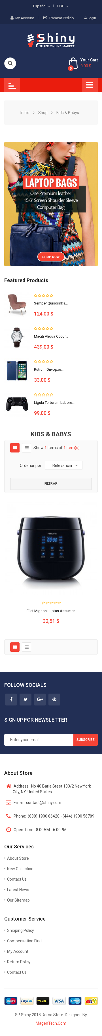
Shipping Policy (20, 930)
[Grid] (15, 448)
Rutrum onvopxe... (48, 369)
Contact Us (17, 879)
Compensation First (24, 941)
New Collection (20, 868)
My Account (24, 18)
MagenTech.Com (51, 1023)
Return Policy (19, 962)
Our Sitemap (18, 900)
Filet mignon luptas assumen (51, 611)
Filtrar (51, 484)
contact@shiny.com (37, 802)
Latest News (18, 889)
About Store (18, 858)
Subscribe (85, 740)
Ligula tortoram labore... (54, 402)
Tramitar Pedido (61, 18)
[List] (27, 448)
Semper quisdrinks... (51, 303)
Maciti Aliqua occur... (51, 336)
